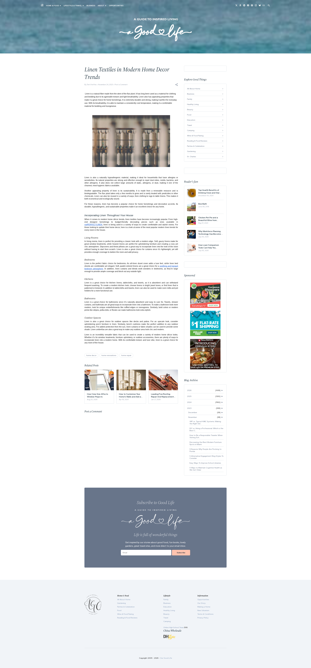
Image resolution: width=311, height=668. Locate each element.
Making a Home (203, 607)
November (192, 417)
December (192, 412)
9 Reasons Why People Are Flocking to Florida (205, 450)
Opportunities (116, 5)
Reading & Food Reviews (197, 141)
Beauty (190, 109)
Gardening (191, 151)
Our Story (201, 603)
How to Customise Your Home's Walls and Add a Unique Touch (130, 395)
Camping (190, 130)
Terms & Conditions (205, 614)
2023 (189, 408)
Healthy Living (193, 104)
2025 (189, 396)
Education (191, 120)
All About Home (193, 89)
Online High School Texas (173, 627)
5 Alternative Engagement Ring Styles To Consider (207, 457)
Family (189, 99)
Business (90, 5)
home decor (91, 355)
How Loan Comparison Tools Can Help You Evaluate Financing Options (210, 246)
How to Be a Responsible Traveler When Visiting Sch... (206, 436)
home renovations (109, 355)
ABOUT (101, 5)
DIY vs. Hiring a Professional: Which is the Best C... (206, 429)
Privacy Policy (202, 618)
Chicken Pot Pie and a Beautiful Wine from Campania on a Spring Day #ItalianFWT (210, 219)
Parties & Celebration (195, 146)
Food (189, 115)
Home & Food (52, 5)
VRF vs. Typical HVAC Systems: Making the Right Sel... (205, 422)
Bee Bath (202, 204)
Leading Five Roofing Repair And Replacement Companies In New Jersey (162, 395)
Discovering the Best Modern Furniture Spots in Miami (206, 443)
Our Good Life (166, 658)
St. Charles (191, 156)
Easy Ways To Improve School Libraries (205, 463)
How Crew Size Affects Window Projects (97, 395)
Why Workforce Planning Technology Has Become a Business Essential (210, 232)
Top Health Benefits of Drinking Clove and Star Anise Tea (209, 191)
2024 (189, 402)
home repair (126, 355)
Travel (189, 125)
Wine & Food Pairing (195, 136)
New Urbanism (203, 610)
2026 (189, 390)
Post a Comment (121, 85)
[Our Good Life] (155, 30)
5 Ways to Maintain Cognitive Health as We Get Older (206, 469)
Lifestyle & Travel (73, 5)
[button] (176, 84)
